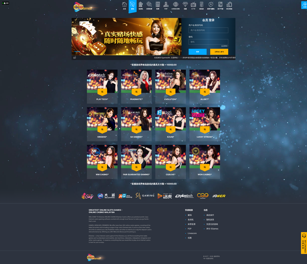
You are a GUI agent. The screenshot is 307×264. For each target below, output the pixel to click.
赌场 (132, 9)
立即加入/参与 (219, 52)
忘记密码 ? (224, 46)
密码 (190, 37)
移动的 (201, 9)
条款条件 (210, 215)
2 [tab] (81, 53)
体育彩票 (149, 9)
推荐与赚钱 (210, 9)
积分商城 (229, 9)
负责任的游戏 (212, 224)
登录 (197, 52)
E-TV (193, 9)
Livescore (176, 9)
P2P (166, 9)
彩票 (157, 9)
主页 (124, 9)
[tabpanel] (126, 36)
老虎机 (141, 9)
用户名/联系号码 (196, 25)
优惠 (185, 9)
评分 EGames (212, 228)
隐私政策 (210, 219)
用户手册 (220, 9)
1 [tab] (75, 53)
